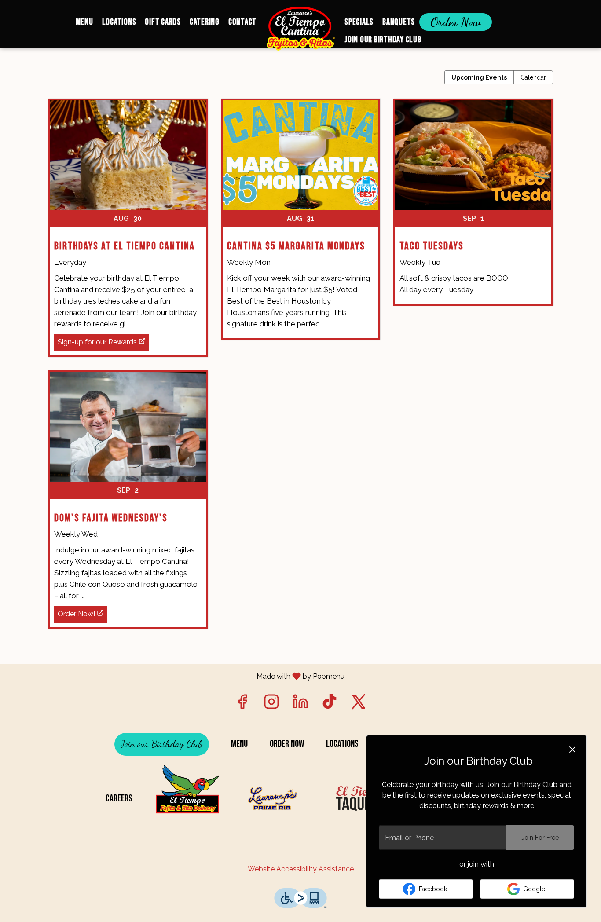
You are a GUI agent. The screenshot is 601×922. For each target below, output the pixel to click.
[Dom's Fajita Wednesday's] (127, 484)
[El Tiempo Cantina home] (300, 29)
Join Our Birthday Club (382, 39)
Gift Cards (163, 22)
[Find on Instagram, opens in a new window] (271, 704)
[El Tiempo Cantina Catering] (187, 799)
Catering (205, 22)
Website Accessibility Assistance (301, 869)
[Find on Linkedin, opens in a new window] (300, 704)
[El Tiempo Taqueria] (363, 799)
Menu (84, 22)
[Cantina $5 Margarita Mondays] (300, 226)
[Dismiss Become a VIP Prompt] (572, 749)
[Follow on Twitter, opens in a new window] (358, 704)
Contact (242, 22)
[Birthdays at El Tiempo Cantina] (127, 212)
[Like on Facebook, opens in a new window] (242, 704)
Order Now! (76, 614)
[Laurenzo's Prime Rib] (275, 799)
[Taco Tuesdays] (473, 209)
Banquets (398, 22)
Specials (359, 22)
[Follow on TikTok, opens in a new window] (329, 704)
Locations (119, 22)
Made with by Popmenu (175, 676)
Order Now (455, 22)
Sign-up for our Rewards (97, 342)
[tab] (479, 77)
